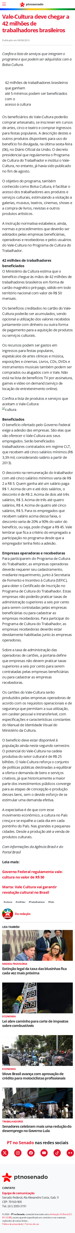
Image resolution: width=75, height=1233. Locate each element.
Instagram (17, 1153)
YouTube (44, 1153)
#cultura (8, 901)
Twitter (4, 1153)
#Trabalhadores (37, 901)
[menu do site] (4, 4)
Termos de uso (32, 1224)
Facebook (31, 1153)
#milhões (20, 901)
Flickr (70, 1153)
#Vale (51, 901)
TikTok (57, 1153)
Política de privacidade (12, 1224)
